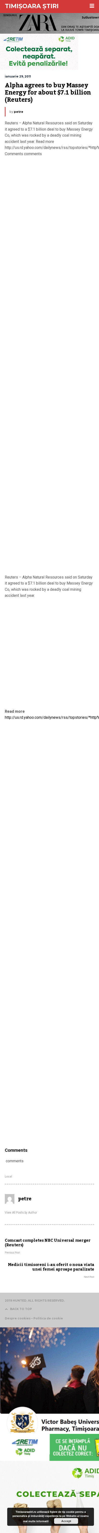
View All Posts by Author (21, 1212)
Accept (66, 1521)
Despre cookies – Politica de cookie (34, 1318)
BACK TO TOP (21, 1309)
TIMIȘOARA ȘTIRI (32, 6)
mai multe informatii (36, 1521)
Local (8, 1176)
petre (18, 112)
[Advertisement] (49, 367)
